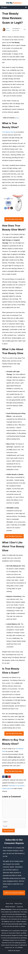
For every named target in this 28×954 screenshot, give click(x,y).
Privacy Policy (18, 903)
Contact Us (20, 906)
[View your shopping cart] (26, 7)
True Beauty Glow (8, 132)
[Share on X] (6, 777)
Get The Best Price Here (14, 219)
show (16, 117)
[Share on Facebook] (3, 777)
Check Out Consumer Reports (14, 893)
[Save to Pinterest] (9, 777)
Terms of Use (9, 903)
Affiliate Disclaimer (10, 906)
